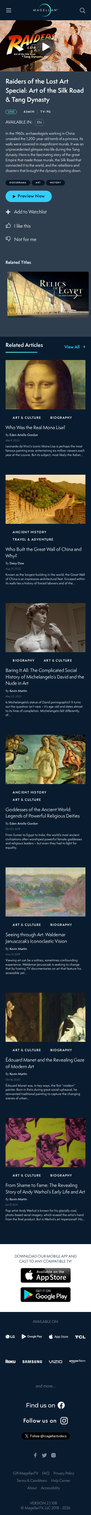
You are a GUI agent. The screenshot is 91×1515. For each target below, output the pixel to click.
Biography (61, 418)
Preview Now (31, 196)
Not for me (25, 239)
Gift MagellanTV (25, 1474)
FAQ (46, 1474)
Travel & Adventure (33, 539)
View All (72, 347)
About (32, 1488)
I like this (22, 226)
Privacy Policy (64, 1474)
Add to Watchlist (30, 212)
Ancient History (30, 532)
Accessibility (50, 1488)
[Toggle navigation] (9, 10)
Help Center (60, 1481)
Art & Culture (27, 418)
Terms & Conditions (32, 1481)
